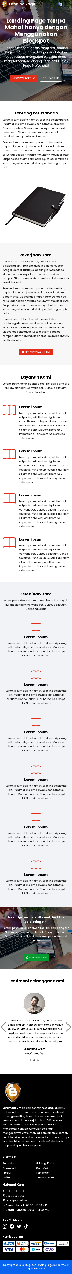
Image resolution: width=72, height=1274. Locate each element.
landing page (21, 4)
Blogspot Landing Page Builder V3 (45, 1265)
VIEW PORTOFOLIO (24, 78)
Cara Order (43, 1168)
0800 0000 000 (15, 1191)
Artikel (6, 1177)
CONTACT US (50, 78)
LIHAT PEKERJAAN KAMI (36, 352)
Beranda (8, 1163)
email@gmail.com (17, 1200)
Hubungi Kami (45, 1163)
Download (9, 1168)
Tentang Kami (45, 1177)
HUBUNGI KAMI (37, 957)
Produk (7, 1172)
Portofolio (42, 1172)
